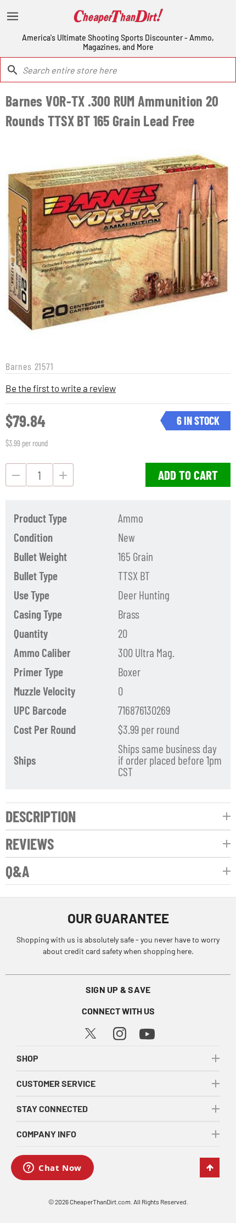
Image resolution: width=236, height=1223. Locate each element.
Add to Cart (188, 475)
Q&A (17, 871)
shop (27, 1058)
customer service (55, 1083)
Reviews (29, 843)
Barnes (18, 366)
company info (46, 1134)
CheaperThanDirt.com (100, 1201)
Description (40, 816)
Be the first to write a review (60, 388)
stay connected (52, 1108)
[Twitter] (90, 1032)
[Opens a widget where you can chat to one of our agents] (52, 1168)
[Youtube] (147, 1033)
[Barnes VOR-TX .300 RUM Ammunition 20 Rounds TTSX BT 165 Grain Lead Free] (118, 243)
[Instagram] (119, 1032)
